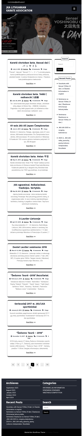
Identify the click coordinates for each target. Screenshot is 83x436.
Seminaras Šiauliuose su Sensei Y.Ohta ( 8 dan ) (23, 417)
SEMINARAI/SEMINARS (51, 390)
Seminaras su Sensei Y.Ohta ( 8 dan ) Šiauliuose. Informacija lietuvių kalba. (65, 104)
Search (59, 69)
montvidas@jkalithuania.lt (16, 2)
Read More (29, 83)
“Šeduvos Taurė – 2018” (29, 333)
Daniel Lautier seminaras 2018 (30, 247)
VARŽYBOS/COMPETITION (52, 393)
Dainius (25, 69)
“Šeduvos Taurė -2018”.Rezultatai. (30, 275)
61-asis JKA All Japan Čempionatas (29, 125)
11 (47, 364)
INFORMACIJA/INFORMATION (54, 388)
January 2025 (11, 393)
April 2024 (10, 397)
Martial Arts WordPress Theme (42, 432)
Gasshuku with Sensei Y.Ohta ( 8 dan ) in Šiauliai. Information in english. (65, 89)
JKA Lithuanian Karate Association (19, 9)
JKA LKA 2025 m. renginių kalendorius (19, 419)
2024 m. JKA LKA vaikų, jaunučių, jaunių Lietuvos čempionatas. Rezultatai (65, 143)
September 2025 (12, 388)
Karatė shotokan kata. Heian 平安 (30, 156)
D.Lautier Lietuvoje (29, 218)
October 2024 (11, 395)
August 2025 (10, 390)
